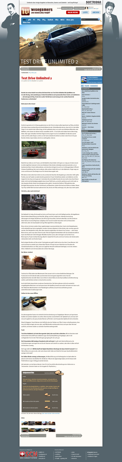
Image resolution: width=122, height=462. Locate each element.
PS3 (38, 20)
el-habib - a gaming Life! (61, 458)
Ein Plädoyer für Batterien (91, 161)
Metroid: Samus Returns (88, 113)
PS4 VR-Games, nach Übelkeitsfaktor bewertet (89, 144)
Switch (50, 20)
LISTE (85, 12)
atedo (73, 452)
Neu (82, 86)
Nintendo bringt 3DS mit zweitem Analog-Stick (91, 170)
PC (34, 20)
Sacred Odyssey (25, 69)
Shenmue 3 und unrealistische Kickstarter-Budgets (90, 149)
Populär (87, 86)
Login (97, 8)
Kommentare (94, 86)
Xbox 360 (70, 20)
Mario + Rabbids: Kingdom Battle (91, 117)
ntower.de (74, 458)
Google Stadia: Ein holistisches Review (90, 99)
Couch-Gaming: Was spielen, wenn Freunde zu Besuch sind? (91, 155)
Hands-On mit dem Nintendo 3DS (92, 69)
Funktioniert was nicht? (93, 454)
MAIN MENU (73, 12)
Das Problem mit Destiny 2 (89, 134)
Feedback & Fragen (92, 456)
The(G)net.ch (42, 456)
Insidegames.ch (43, 454)
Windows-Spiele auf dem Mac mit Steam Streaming (91, 175)
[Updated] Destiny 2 (87, 109)
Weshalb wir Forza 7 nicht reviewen (89, 138)
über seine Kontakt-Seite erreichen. (51, 413)
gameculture (58, 456)
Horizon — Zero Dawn (88, 128)
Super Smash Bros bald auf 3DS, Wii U (91, 166)
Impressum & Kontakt (67, 8)
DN (30, 80)
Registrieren (90, 8)
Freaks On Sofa (75, 454)
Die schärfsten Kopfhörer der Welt (90, 91)
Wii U (62, 20)
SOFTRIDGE (58, 452)
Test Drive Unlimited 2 (36, 78)
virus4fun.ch (42, 458)
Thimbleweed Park (87, 120)
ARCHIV (96, 12)
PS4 (43, 20)
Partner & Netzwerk (79, 8)
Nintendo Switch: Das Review (90, 124)
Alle (24, 20)
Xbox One (26, 22)
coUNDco (57, 454)
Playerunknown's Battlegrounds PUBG (91, 105)
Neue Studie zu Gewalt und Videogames (89, 180)
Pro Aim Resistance (76, 456)
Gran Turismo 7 (86, 95)
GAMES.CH (41, 452)
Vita (56, 20)
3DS (29, 20)
